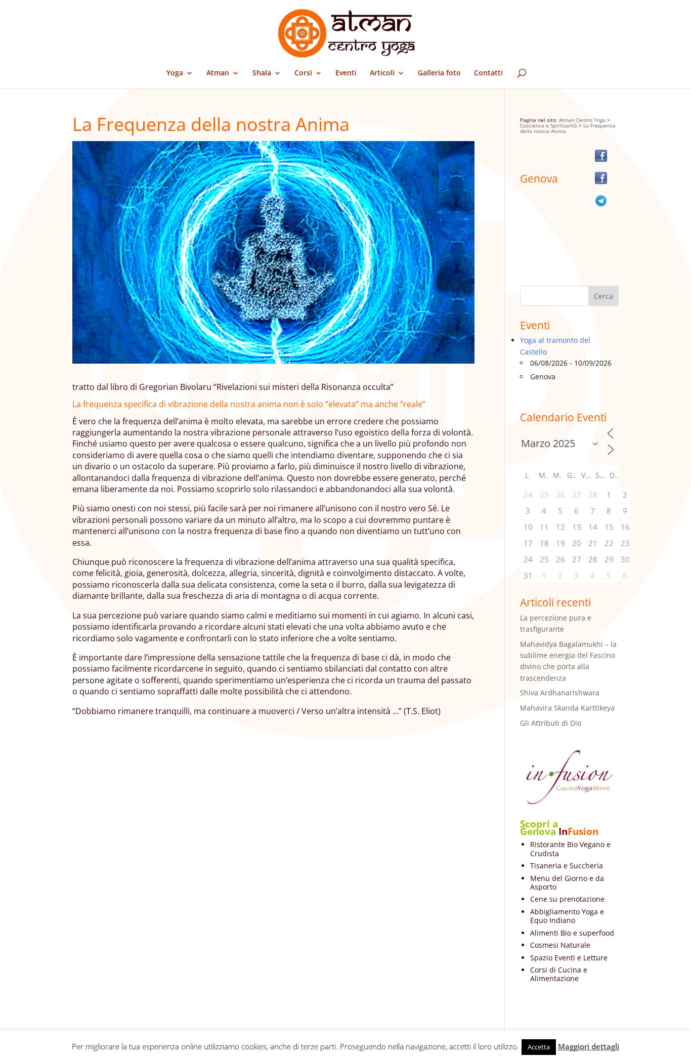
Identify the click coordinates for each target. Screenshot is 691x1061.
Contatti (488, 73)
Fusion (583, 831)
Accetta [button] (539, 1046)
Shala (261, 73)
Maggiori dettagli (588, 1046)
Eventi (346, 73)
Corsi (303, 73)
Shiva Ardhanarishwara (559, 692)
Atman (217, 73)
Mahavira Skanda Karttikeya (567, 708)
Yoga (174, 73)
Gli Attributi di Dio (550, 723)
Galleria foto (439, 73)
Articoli (382, 73)
